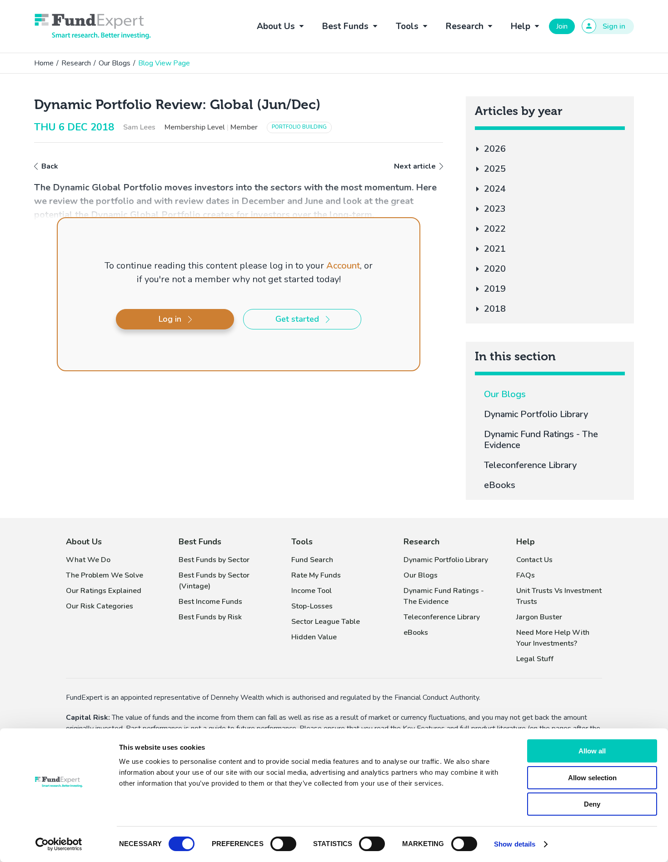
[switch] (283, 844)
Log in (170, 319)
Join (562, 26)
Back (49, 166)
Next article (415, 166)
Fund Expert (92, 26)
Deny (592, 804)
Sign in (614, 26)
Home (44, 63)
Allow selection (592, 778)
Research (76, 63)
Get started (297, 319)
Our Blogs (114, 63)
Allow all (592, 751)
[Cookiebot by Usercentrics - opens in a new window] (59, 844)
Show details (514, 844)
